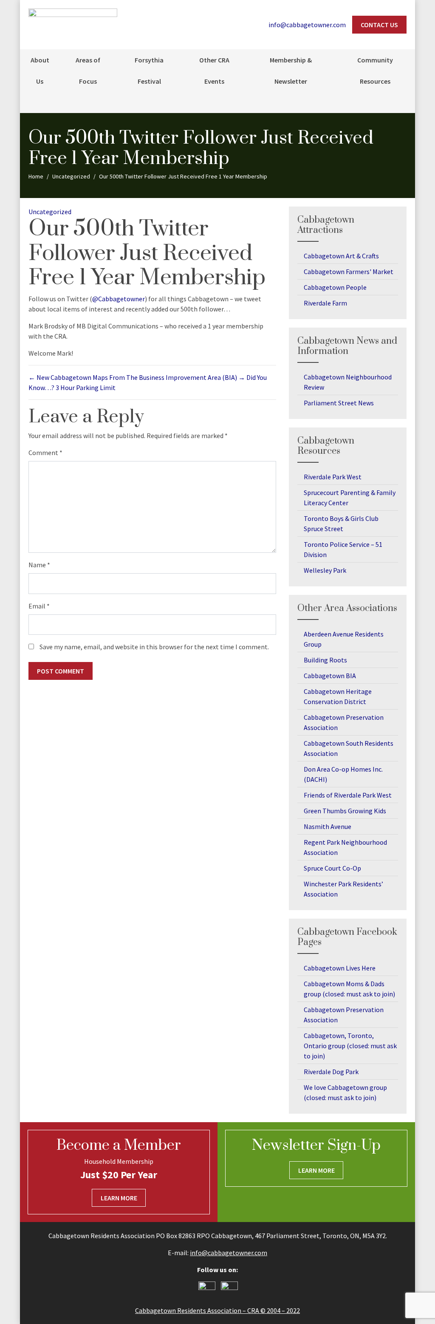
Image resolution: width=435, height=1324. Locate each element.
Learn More (119, 1198)
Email (39, 606)
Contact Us (379, 24)
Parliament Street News (339, 403)
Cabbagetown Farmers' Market (348, 271)
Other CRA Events (214, 70)
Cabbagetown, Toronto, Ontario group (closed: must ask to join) (350, 1045)
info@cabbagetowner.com (228, 1252)
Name (39, 564)
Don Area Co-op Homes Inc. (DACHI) (343, 774)
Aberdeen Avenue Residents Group (344, 639)
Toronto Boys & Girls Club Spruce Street (341, 523)
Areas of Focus (88, 70)
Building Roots (325, 660)
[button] (404, 102)
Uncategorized (49, 211)
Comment (45, 452)
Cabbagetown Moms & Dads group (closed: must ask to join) (349, 988)
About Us (40, 70)
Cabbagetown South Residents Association (348, 748)
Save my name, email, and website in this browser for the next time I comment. (154, 646)
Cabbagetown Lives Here (340, 968)
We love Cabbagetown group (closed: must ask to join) (345, 1092)
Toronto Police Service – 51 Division (343, 549)
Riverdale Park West (333, 476)
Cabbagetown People (335, 287)
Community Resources (375, 70)
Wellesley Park (325, 570)
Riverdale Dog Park (331, 1071)
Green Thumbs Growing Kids (345, 810)
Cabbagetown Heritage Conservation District (338, 696)
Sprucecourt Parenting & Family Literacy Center (349, 497)
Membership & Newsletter (291, 70)
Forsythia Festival (149, 70)
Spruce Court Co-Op (332, 868)
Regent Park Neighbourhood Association (345, 847)
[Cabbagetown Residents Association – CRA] (72, 24)
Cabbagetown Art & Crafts (341, 256)
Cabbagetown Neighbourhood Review (348, 382)
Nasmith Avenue (327, 826)
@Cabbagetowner (118, 298)
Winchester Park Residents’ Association (343, 889)
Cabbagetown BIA (330, 675)
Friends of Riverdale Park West (348, 795)
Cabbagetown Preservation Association (344, 722)
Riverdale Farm (325, 303)
